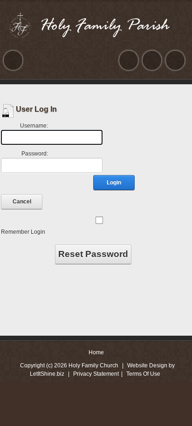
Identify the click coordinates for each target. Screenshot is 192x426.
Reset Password (93, 254)
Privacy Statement (96, 374)
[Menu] (13, 60)
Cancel (22, 201)
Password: (34, 153)
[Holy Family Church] (96, 25)
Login (114, 182)
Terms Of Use (143, 374)
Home (96, 352)
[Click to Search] (175, 60)
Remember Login (23, 232)
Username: (34, 125)
